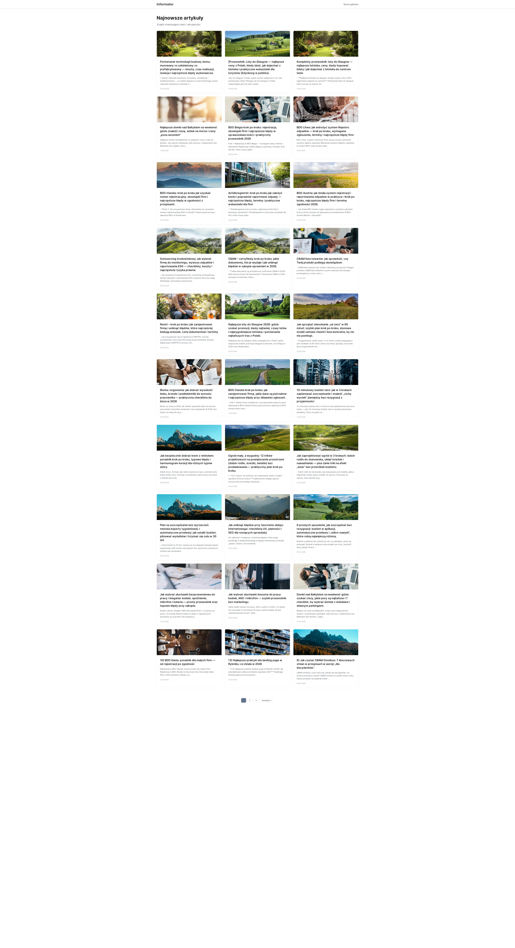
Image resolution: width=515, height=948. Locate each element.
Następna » (267, 700)
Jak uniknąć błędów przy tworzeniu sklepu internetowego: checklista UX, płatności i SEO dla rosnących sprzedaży (255, 528)
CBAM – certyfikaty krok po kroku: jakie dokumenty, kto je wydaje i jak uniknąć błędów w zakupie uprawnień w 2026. (253, 262)
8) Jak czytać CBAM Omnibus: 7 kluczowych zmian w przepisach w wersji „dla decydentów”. (325, 664)
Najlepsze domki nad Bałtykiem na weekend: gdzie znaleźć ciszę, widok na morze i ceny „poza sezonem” (188, 131)
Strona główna (350, 4)
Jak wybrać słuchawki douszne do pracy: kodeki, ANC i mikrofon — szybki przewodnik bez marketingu (257, 598)
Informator (165, 4)
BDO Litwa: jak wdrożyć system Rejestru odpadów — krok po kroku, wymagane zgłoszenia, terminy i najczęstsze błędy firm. (325, 131)
